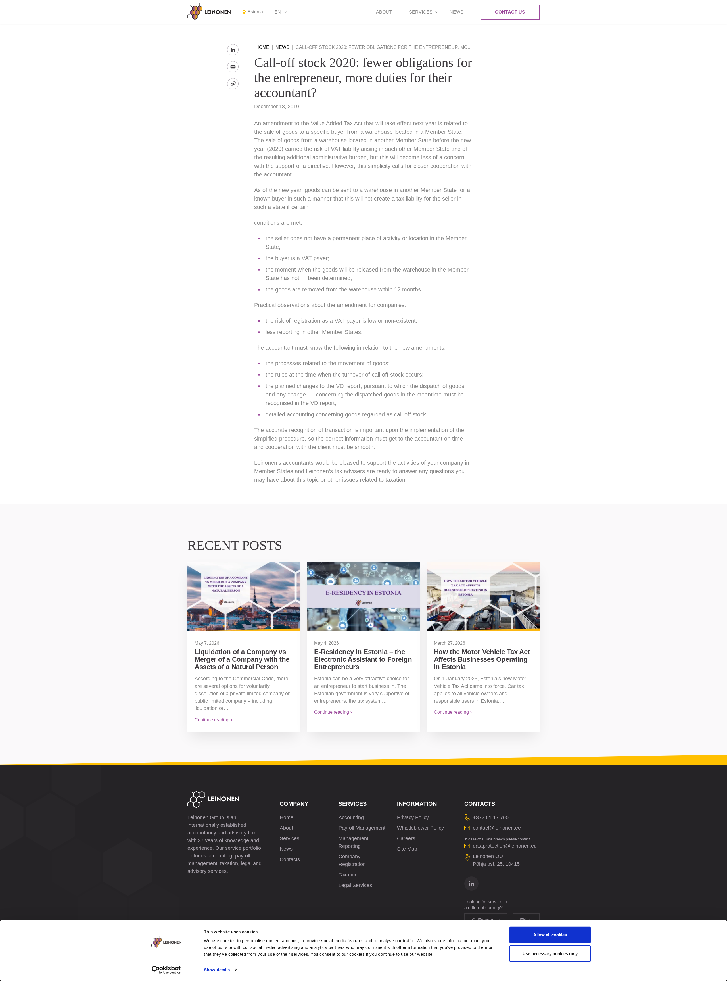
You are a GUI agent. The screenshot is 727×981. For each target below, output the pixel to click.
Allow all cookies (550, 934)
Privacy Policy (413, 817)
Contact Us (510, 12)
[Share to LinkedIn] (233, 49)
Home (262, 47)
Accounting (351, 817)
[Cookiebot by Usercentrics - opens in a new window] (166, 970)
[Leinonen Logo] (209, 11)
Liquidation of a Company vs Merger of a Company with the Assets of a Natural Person (242, 659)
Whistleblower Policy (420, 828)
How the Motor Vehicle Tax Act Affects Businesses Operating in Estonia (482, 659)
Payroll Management (362, 828)
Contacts (290, 859)
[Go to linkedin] (471, 883)
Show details (217, 969)
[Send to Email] (233, 66)
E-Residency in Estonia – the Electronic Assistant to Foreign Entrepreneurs (363, 659)
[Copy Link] (233, 83)
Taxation (348, 875)
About (384, 12)
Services (421, 12)
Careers (406, 838)
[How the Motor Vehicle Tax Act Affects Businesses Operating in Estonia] (483, 596)
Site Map (407, 849)
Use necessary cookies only (550, 953)
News (456, 12)
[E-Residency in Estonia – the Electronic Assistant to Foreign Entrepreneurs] (363, 596)
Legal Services (355, 885)
